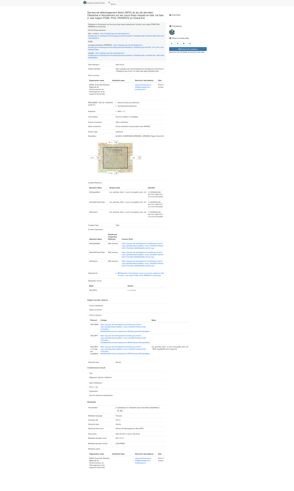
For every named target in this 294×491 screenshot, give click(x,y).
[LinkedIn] (183, 43)
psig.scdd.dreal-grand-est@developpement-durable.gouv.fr (143, 87)
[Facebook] (177, 43)
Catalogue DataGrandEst (95, 3)
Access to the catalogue (189, 49)
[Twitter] (171, 43)
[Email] (189, 43)
